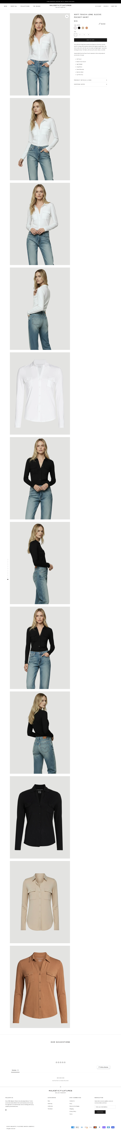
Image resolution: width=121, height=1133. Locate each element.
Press (71, 1103)
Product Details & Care (82, 80)
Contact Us (72, 1101)
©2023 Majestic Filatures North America (20, 1126)
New (5, 6)
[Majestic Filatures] (60, 1091)
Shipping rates (79, 84)
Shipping (72, 1108)
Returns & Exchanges (74, 1106)
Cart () (114, 6)
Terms (71, 1114)
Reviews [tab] (14, 1070)
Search (106, 6)
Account (98, 6)
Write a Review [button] (104, 1067)
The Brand (36, 6)
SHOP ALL (14, 6)
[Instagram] (5, 1110)
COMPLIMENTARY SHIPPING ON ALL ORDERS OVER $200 (60, 1)
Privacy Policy (73, 1111)
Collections (25, 6)
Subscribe (100, 1111)
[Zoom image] (67, 16)
